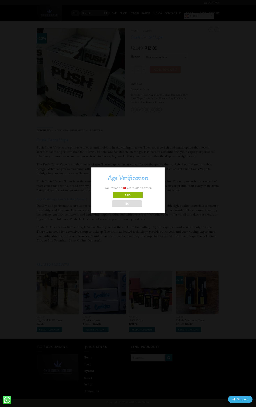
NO (127, 204)
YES (128, 195)
